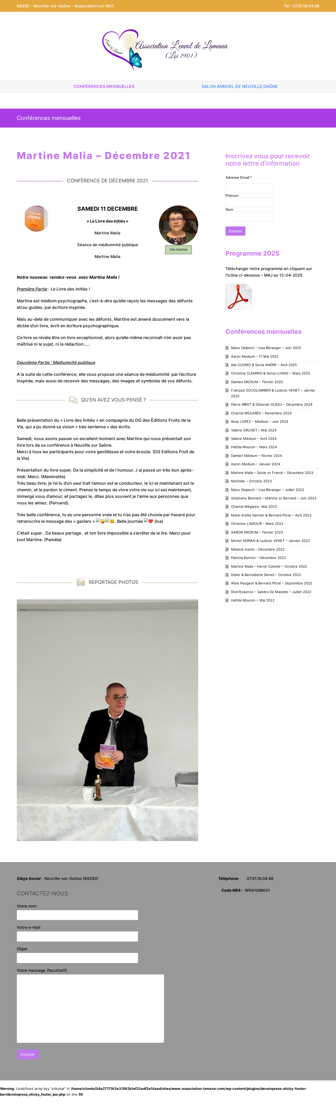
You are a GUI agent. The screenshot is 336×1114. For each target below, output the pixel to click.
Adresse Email (238, 177)
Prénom (232, 195)
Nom (229, 209)
